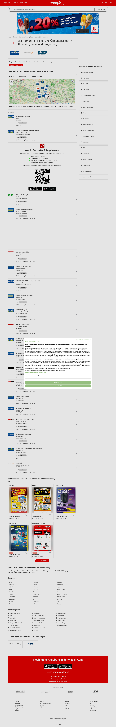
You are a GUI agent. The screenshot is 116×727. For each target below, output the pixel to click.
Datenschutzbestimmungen (83, 339)
